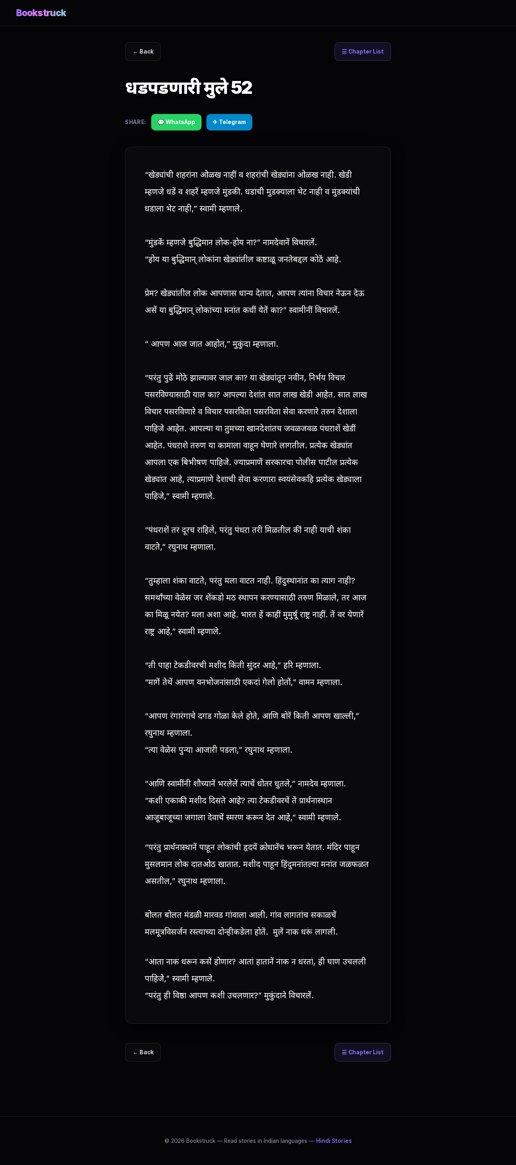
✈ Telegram (229, 122)
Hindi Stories (334, 1141)
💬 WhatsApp (176, 122)
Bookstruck (41, 12)
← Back (143, 51)
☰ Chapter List (362, 51)
